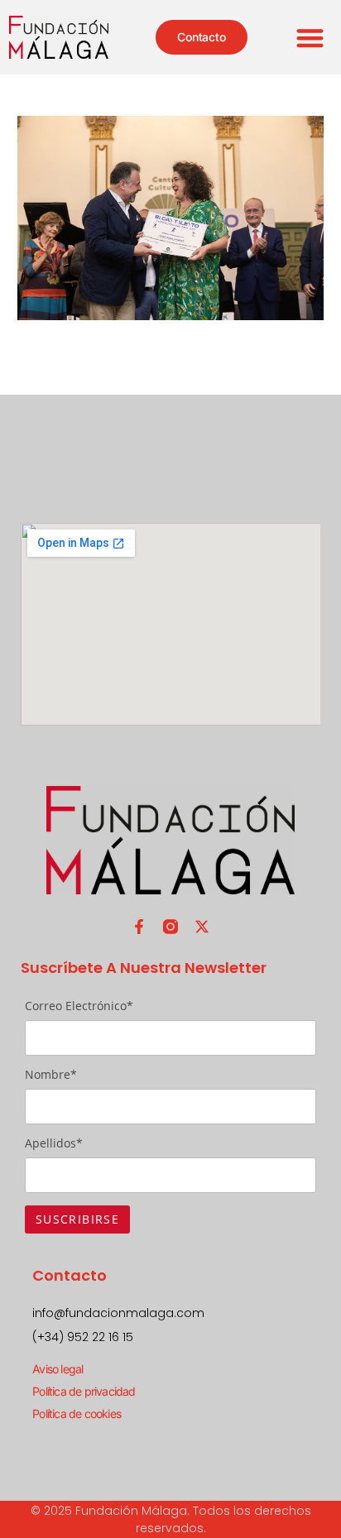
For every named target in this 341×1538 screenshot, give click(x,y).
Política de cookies (76, 1413)
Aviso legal (57, 1369)
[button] (311, 38)
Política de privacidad (83, 1391)
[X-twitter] (202, 926)
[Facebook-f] (139, 926)
